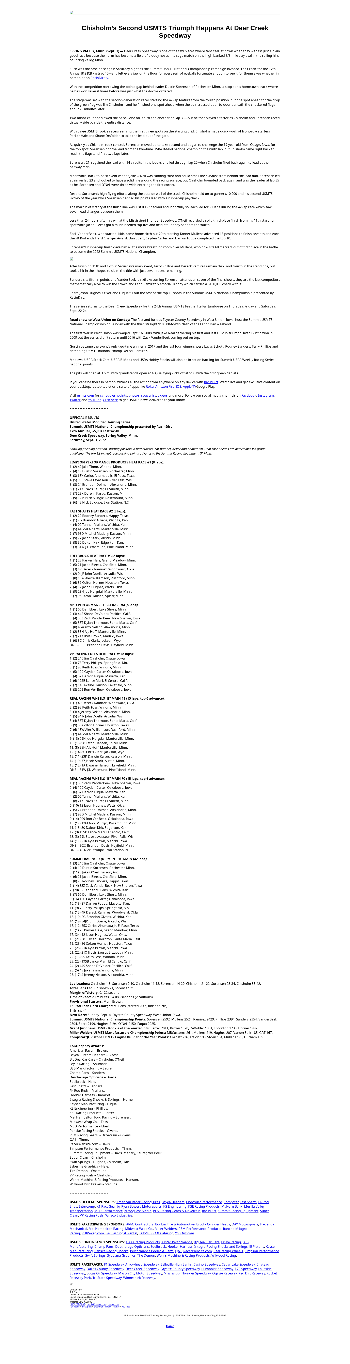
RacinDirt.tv (99, 78)
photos (134, 395)
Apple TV (189, 386)
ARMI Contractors (140, 1224)
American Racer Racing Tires (138, 1202)
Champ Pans (104, 1246)
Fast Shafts (248, 1202)
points (122, 395)
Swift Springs (95, 1255)
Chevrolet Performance (204, 1202)
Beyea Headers (173, 1202)
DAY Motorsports (245, 1224)
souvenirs (148, 395)
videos (163, 395)
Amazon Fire (164, 386)
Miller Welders (166, 1228)
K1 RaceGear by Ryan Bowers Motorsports (129, 1206)
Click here (110, 400)
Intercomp (87, 1206)
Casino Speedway (206, 1264)
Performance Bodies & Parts (152, 1251)
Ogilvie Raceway (224, 1273)
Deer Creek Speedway (142, 1269)
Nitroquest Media (137, 1211)
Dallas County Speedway (105, 1269)
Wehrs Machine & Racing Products (183, 1255)
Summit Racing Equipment (238, 1211)
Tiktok (108, 1306)
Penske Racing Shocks (111, 1251)
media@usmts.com (96, 1304)
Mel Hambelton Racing (106, 1228)
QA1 (178, 1251)
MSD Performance (108, 1211)
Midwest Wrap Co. (139, 1228)
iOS (178, 386)
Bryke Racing (231, 1242)
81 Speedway (114, 1264)
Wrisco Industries (118, 1215)
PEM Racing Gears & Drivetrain (176, 1211)
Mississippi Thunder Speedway (187, 1273)
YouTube (94, 400)
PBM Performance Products (199, 1228)
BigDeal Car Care (207, 1242)
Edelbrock (158, 1246)
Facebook (248, 395)
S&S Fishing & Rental (121, 1233)
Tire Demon (146, 1255)
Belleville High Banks (176, 1264)
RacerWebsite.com (197, 1251)
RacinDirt (211, 382)
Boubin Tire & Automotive (175, 1224)
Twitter (75, 400)
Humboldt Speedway (217, 1269)
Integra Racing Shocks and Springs (221, 1246)
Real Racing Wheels (228, 1251)
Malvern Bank (231, 1206)
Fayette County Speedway (180, 1269)
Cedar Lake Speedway (238, 1264)
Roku (150, 386)
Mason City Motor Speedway (140, 1273)
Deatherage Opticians (132, 1246)
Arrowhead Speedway (142, 1264)
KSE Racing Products (204, 1206)
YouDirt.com (184, 1233)
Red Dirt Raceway (251, 1273)
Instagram (266, 395)
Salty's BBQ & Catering (156, 1233)
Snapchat (98, 1306)
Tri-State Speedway (107, 1277)
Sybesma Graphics (121, 1255)
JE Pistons (256, 1246)
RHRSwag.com (93, 1233)
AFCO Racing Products (143, 1242)
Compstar (231, 1202)
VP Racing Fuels (92, 1215)
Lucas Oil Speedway (102, 1273)
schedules (108, 395)
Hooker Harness (180, 1246)
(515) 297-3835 (77, 1304)
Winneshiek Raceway (139, 1277)
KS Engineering (175, 1206)
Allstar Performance (176, 1242)
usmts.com (85, 395)
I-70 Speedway (246, 1269)
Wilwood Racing (223, 1255)
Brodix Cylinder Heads (213, 1224)
